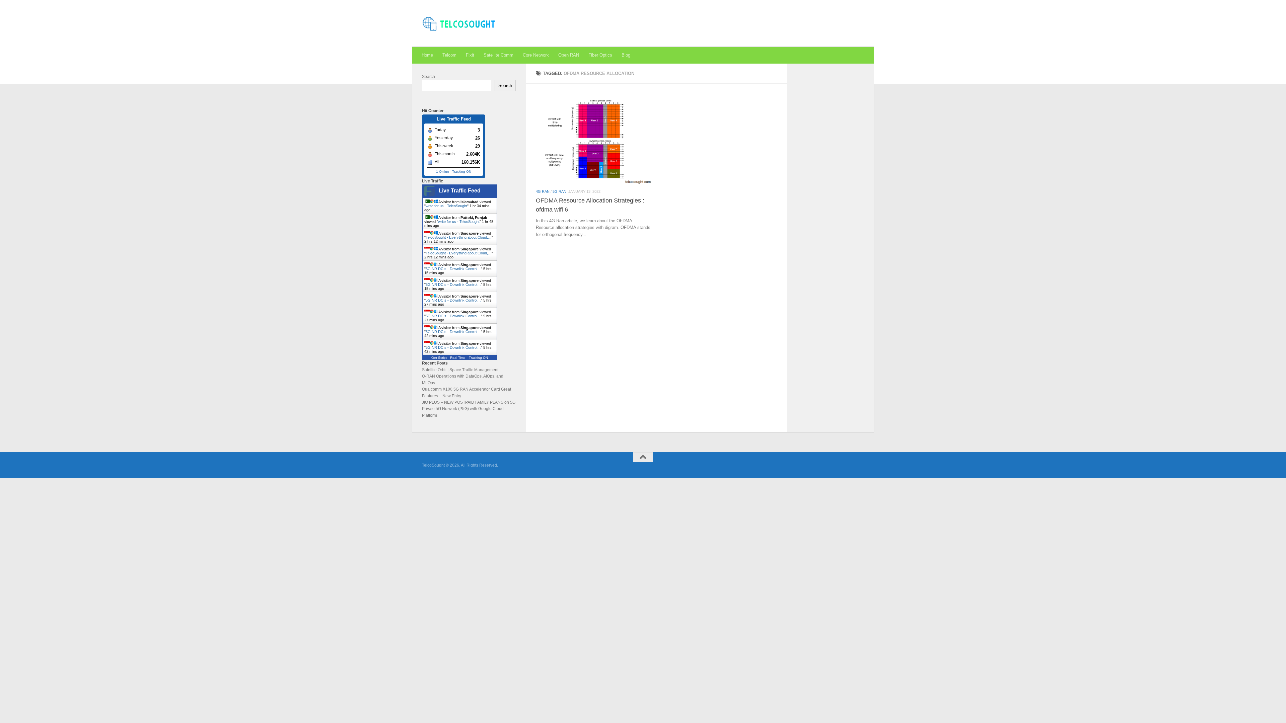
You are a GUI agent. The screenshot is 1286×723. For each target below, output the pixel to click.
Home (427, 55)
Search (428, 76)
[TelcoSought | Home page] (459, 23)
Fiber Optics (600, 55)
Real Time (458, 357)
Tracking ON (461, 171)
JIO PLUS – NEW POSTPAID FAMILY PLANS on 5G (468, 402)
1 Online (442, 171)
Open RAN (568, 55)
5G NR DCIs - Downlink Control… (453, 269)
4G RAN (543, 191)
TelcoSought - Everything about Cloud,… (459, 237)
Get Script (439, 357)
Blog (626, 55)
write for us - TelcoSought (446, 206)
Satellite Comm (498, 55)
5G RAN (559, 191)
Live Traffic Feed (460, 190)
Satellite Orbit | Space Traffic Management (460, 370)
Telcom (449, 55)
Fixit (470, 55)
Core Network (536, 55)
